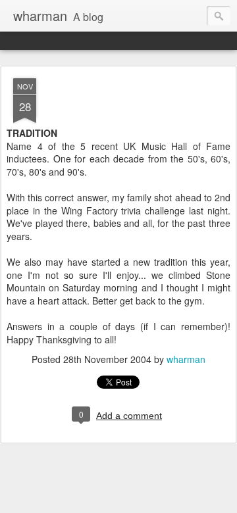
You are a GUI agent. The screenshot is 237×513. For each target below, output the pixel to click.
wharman (186, 359)
